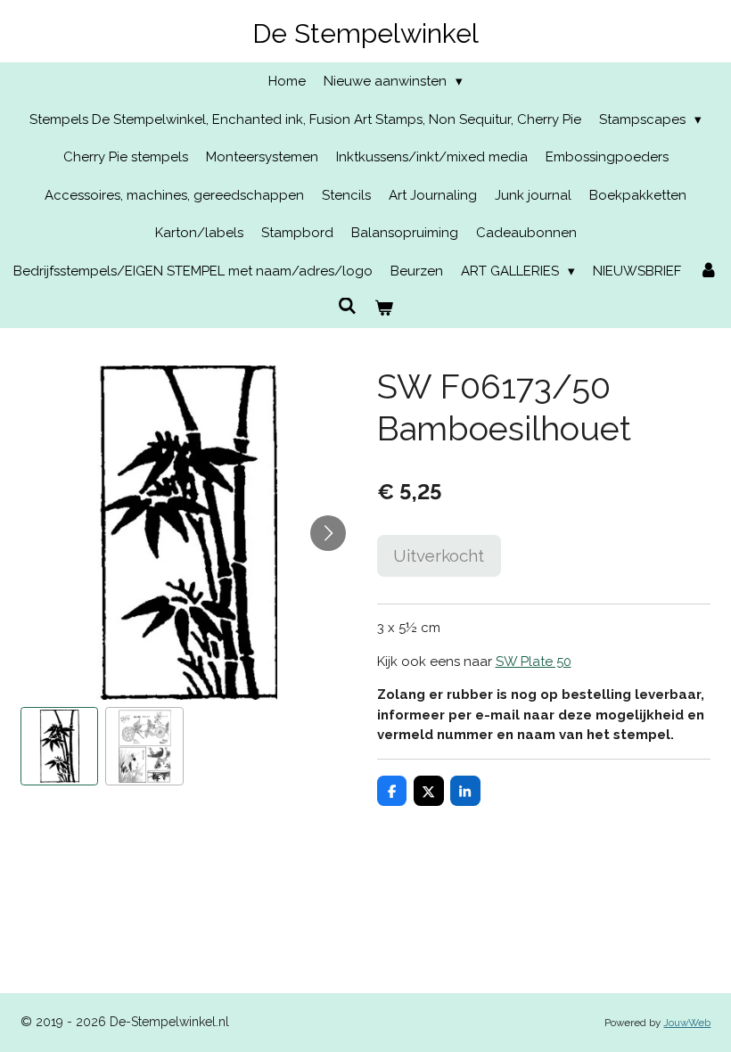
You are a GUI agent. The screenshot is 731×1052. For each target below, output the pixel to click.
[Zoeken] (347, 307)
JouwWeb (686, 1022)
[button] (60, 746)
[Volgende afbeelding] (328, 533)
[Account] (708, 271)
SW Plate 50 (533, 661)
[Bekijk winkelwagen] (384, 309)
